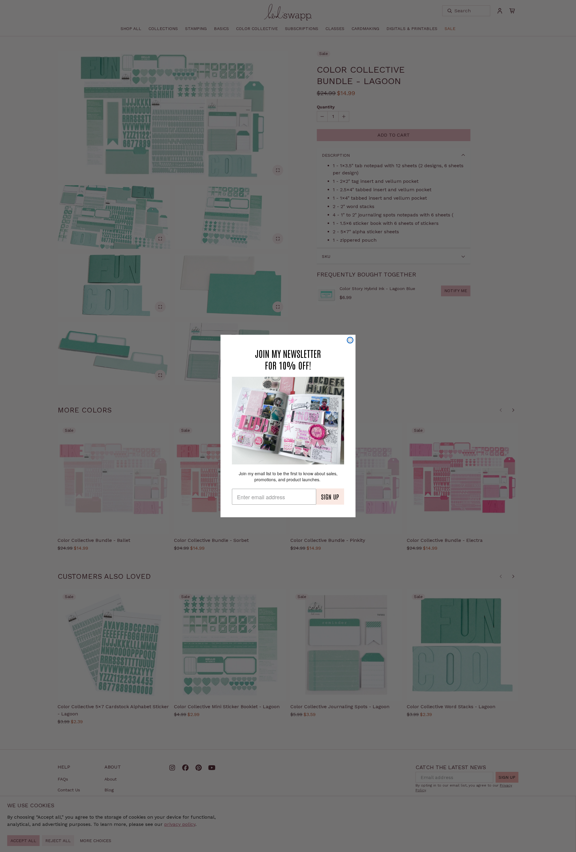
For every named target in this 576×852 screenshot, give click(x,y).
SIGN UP (330, 496)
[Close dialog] (350, 340)
